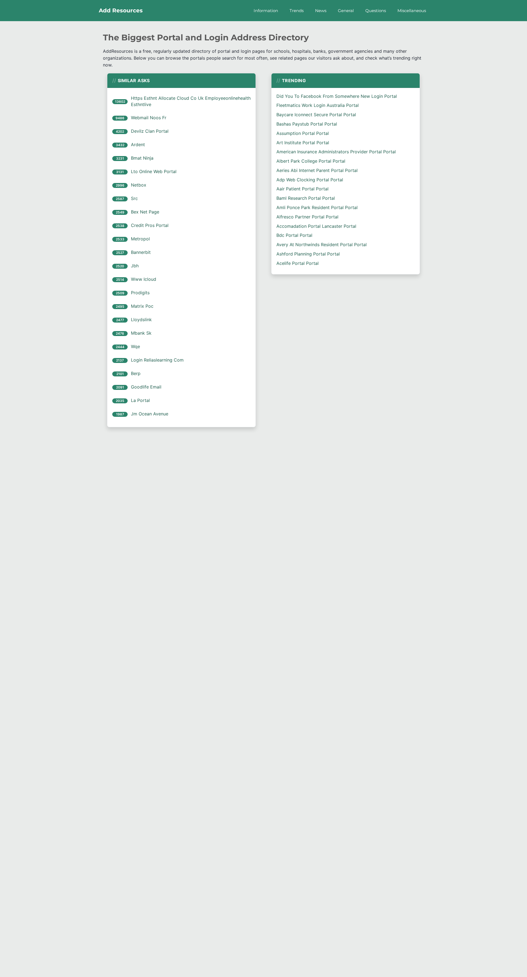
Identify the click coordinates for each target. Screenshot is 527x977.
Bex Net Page (145, 212)
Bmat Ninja (142, 158)
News (320, 10)
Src (134, 198)
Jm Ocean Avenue (149, 414)
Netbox (138, 185)
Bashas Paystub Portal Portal (306, 124)
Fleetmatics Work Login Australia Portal (317, 105)
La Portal (140, 400)
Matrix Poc (142, 306)
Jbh (135, 265)
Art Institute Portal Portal (302, 142)
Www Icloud (143, 279)
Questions (375, 10)
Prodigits (140, 292)
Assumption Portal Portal (302, 133)
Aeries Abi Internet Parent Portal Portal (317, 170)
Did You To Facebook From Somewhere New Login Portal (336, 96)
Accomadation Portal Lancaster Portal (316, 226)
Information (266, 10)
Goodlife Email (146, 387)
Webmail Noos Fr (148, 117)
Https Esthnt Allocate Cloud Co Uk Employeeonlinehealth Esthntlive (191, 101)
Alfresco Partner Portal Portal (307, 217)
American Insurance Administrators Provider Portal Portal (336, 151)
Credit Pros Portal (150, 225)
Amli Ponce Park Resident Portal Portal (317, 207)
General (346, 10)
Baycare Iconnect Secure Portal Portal (316, 114)
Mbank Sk (141, 333)
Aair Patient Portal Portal (302, 188)
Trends (297, 10)
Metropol (140, 239)
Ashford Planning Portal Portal (308, 254)
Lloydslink (141, 319)
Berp (136, 373)
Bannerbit (141, 252)
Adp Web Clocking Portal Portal (309, 179)
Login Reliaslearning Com (157, 360)
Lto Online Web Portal (153, 171)
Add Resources (121, 10)
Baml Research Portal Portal (305, 198)
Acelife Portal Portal (297, 263)
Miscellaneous (411, 10)
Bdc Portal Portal (294, 235)
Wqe (135, 346)
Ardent (138, 144)
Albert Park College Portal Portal (310, 161)
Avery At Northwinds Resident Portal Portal (321, 244)
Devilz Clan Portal (150, 131)
